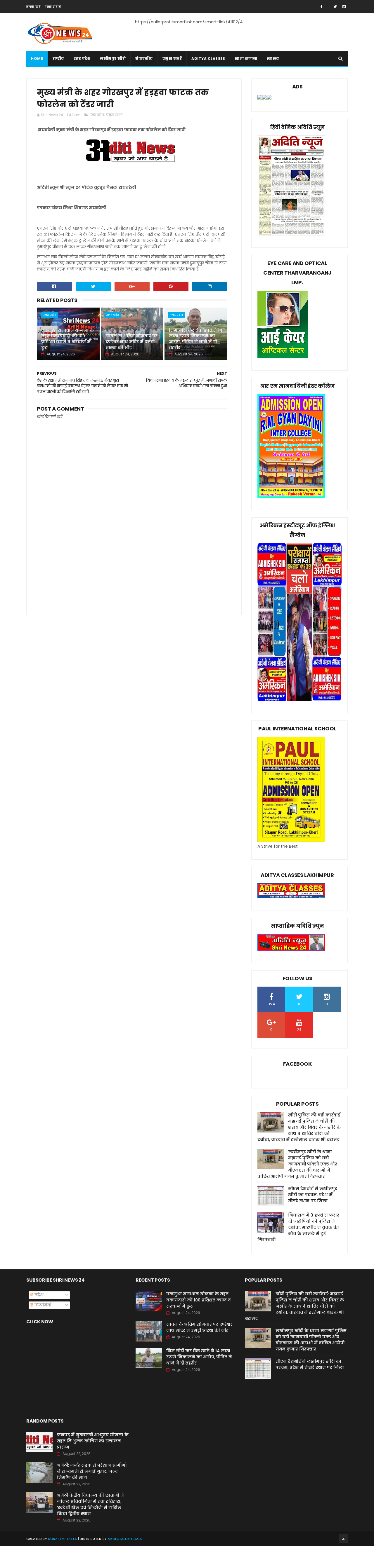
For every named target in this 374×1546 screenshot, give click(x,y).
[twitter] (335, 6)
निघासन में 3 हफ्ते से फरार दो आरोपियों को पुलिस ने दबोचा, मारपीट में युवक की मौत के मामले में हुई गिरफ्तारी (298, 1227)
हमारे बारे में (53, 7)
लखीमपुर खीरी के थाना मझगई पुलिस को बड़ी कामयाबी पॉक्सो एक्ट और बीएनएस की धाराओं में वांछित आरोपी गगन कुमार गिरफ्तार (297, 1164)
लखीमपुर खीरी (113, 58)
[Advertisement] (132, 558)
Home (37, 58)
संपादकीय (144, 58)
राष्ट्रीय (58, 58)
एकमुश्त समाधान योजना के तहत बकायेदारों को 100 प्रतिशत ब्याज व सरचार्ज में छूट (67, 338)
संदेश (38, 1295)
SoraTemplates (62, 1538)
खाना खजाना (246, 58)
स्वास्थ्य (273, 58)
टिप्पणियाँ (42, 1305)
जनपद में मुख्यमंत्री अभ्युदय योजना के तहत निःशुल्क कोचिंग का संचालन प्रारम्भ (93, 1441)
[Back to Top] (343, 1538)
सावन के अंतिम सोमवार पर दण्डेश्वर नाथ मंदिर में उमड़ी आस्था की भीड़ (131, 341)
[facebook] (321, 6)
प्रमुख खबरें (172, 58)
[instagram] (344, 6)
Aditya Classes (208, 58)
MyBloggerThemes (125, 1538)
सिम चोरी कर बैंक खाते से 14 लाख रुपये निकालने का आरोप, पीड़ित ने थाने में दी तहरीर (195, 338)
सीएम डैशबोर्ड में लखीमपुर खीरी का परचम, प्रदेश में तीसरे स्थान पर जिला (312, 1195)
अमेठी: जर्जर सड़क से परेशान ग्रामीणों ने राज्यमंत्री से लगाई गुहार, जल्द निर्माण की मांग (92, 1471)
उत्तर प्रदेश (82, 58)
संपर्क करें (33, 7)
